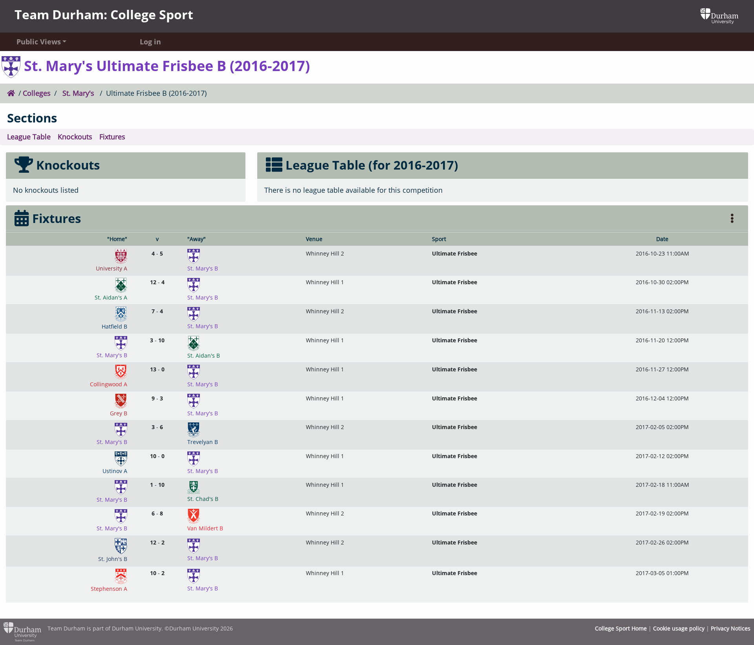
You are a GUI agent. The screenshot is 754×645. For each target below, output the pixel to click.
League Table (29, 136)
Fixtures (112, 136)
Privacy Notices (730, 628)
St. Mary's (78, 93)
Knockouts (75, 136)
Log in (150, 41)
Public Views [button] (38, 41)
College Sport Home (621, 628)
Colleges (37, 93)
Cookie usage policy (679, 628)
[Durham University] (719, 15)
